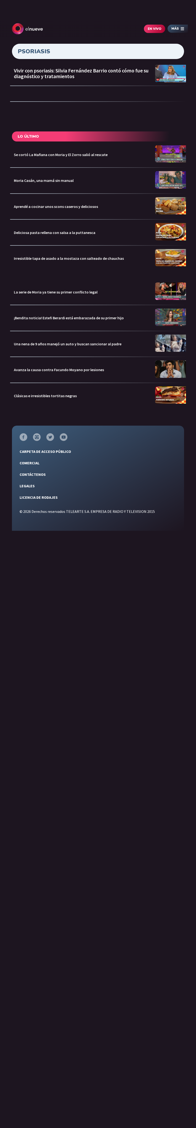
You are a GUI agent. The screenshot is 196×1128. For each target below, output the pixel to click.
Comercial (29, 463)
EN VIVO (154, 29)
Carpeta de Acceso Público (45, 451)
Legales (27, 485)
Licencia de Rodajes (39, 497)
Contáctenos (33, 474)
